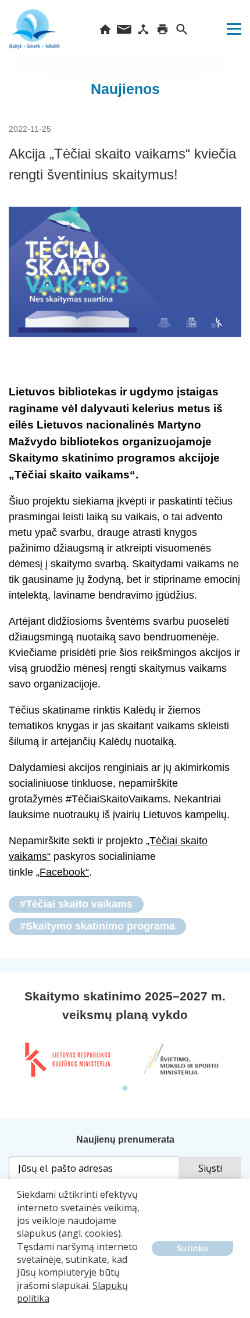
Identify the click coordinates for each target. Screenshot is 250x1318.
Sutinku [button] (192, 1248)
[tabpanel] (67, 1059)
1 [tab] (125, 1088)
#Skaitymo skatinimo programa (97, 926)
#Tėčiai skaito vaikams (76, 904)
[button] (18, 1307)
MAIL (124, 29)
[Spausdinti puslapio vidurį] (162, 29)
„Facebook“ (62, 872)
